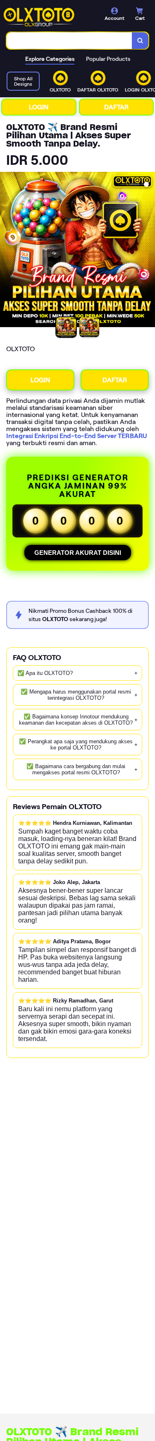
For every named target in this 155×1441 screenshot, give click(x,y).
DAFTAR (116, 107)
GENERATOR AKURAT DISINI (77, 552)
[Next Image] (148, 251)
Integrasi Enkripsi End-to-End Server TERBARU (76, 435)
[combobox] (69, 40)
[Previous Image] (6, 251)
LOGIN (38, 107)
